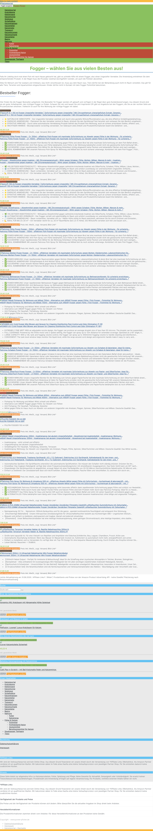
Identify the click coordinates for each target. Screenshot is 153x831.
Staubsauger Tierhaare (14, 59)
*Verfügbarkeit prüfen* (16, 615)
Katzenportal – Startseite (15, 828)
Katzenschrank (11, 707)
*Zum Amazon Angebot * (17, 657)
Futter (11, 716)
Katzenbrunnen (11, 704)
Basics (7, 711)
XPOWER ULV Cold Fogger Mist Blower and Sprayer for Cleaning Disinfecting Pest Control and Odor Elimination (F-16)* (51, 326)
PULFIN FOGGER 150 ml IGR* (12, 421)
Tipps (7, 61)
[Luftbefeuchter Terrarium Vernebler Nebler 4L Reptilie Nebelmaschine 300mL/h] (34, 529)
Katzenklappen (11, 695)
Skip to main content (9, 1)
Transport (9, 702)
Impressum (4, 748)
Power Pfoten (19, 6)
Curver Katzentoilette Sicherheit (13, 644)
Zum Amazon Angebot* (10, 132)
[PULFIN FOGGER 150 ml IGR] (13, 419)
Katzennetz (9, 700)
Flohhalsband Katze (17, 725)
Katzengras (14, 718)
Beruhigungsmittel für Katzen (21, 729)
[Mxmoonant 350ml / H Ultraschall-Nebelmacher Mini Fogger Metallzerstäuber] (34, 553)
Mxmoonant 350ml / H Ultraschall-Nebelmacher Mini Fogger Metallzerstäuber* (33, 555)
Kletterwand (10, 686)
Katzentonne (10, 689)
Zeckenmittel (14, 727)
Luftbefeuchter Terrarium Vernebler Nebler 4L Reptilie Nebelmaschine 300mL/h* (34, 531)
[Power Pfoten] (6, 3)
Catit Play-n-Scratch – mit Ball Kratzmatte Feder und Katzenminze (28, 669)
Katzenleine (9, 709)
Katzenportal (10, 682)
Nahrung (8, 41)
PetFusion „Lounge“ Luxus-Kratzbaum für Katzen (21, 627)
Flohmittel (13, 722)
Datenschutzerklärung (9, 744)
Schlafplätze (10, 693)
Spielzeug (9, 691)
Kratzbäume (10, 684)
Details (3, 615)
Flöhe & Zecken (11, 720)
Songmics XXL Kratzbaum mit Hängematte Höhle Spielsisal (25, 602)
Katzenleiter (10, 698)
